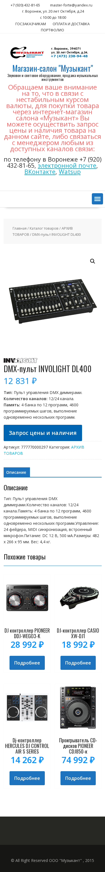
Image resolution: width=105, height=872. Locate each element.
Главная (20, 228)
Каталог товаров (44, 228)
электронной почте (67, 165)
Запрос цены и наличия (43, 433)
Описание (16, 472)
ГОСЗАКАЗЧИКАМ (30, 23)
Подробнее (27, 663)
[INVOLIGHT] (20, 361)
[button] (97, 198)
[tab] (16, 472)
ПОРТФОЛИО (52, 29)
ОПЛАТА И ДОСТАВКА (71, 23)
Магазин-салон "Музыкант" (52, 68)
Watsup (70, 171)
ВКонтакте (39, 171)
